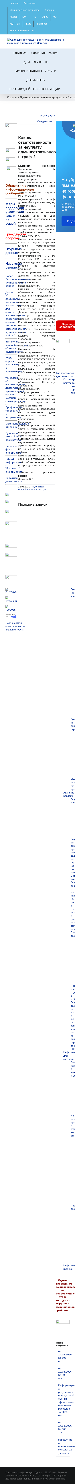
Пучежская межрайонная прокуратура (32, 488)
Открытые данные (13, 251)
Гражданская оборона (15, 236)
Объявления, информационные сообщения (19, 189)
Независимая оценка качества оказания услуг (15, 626)
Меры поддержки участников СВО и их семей (14, 213)
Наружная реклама (13, 265)
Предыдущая (47, 115)
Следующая (44, 121)
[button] (64, 89)
